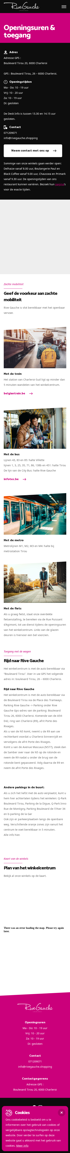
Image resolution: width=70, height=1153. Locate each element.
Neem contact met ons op (30, 150)
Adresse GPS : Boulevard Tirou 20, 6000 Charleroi (25, 60)
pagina (59, 184)
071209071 (10, 133)
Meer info (22, 1145)
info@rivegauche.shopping (21, 138)
